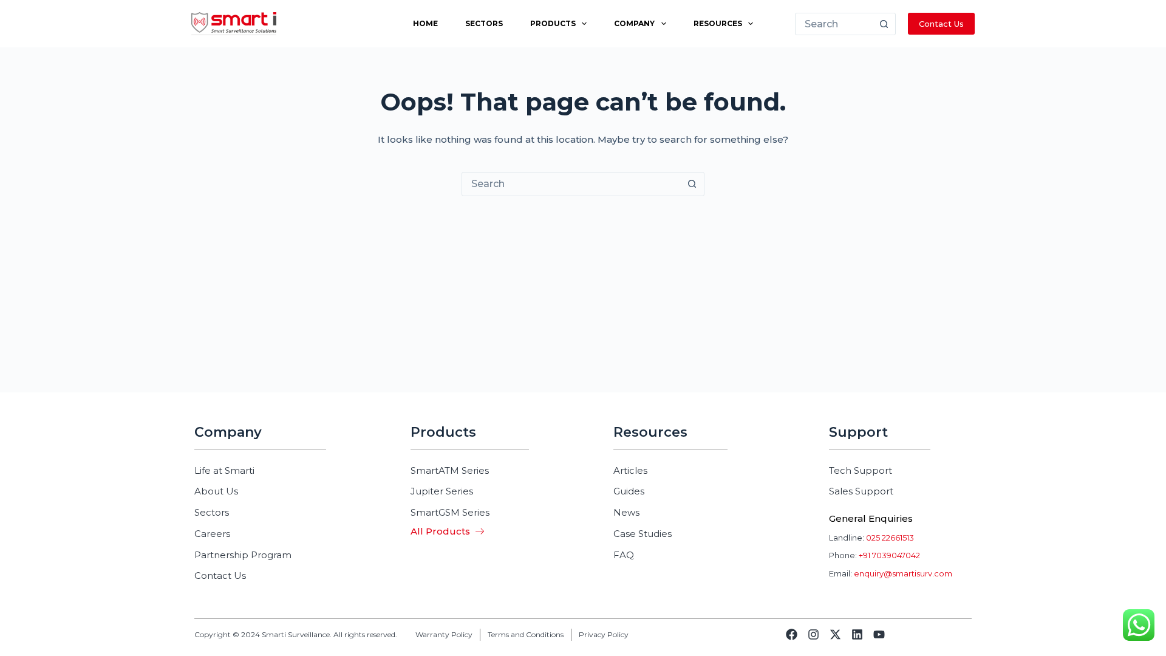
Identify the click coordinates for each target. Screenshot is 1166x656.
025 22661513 (890, 537)
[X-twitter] (835, 634)
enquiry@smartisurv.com (903, 573)
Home (425, 23)
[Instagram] (813, 634)
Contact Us (941, 24)
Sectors (484, 23)
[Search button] (884, 24)
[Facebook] (791, 634)
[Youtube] (879, 634)
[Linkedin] (857, 634)
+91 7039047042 (889, 555)
